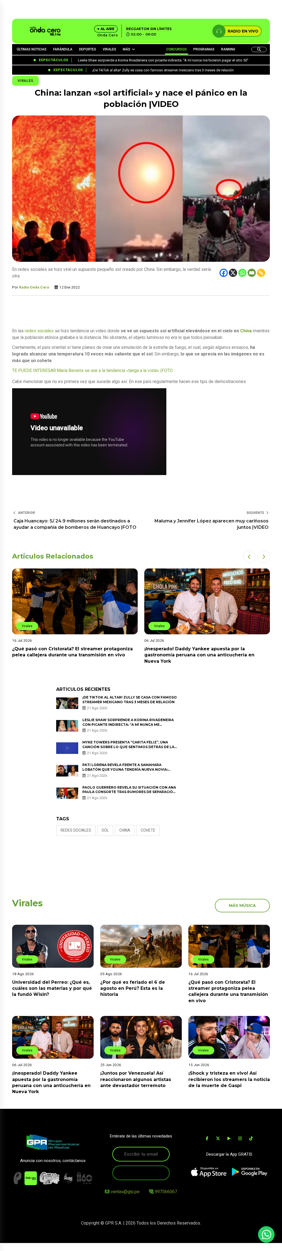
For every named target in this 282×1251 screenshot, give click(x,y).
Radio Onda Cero (34, 287)
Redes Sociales (76, 830)
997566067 (166, 1191)
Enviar (141, 1172)
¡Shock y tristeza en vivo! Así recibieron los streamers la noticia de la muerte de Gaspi (229, 1079)
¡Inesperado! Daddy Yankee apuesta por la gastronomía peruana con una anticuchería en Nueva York (199, 655)
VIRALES (109, 49)
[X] (233, 273)
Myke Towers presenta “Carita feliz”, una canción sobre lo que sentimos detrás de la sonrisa (128, 747)
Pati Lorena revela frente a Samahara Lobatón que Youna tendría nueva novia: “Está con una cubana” (125, 769)
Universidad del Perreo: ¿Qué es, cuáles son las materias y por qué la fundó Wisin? (52, 988)
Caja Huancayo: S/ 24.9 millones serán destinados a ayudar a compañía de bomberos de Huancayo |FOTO (74, 524)
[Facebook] (223, 273)
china (124, 830)
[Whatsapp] (242, 273)
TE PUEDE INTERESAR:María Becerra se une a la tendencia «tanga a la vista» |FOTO (92, 370)
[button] (249, 557)
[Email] (252, 273)
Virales (25, 81)
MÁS (126, 49)
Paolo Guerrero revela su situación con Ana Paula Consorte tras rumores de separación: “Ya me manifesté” (129, 792)
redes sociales (39, 330)
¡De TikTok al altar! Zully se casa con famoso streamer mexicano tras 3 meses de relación (129, 699)
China (246, 330)
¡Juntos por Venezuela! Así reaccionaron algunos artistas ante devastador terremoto (135, 1079)
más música (242, 905)
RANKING (228, 49)
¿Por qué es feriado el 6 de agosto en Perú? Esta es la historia (132, 988)
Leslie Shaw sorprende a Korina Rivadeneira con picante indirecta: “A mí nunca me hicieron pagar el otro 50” (128, 724)
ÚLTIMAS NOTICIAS (32, 49)
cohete (148, 830)
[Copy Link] (261, 273)
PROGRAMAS (204, 49)
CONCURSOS (176, 49)
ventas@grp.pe (125, 1191)
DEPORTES (87, 49)
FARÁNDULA (62, 49)
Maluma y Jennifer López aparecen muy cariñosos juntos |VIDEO (211, 524)
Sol (105, 830)
